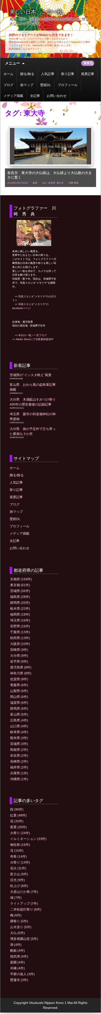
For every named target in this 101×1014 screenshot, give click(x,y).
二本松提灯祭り (25, 909)
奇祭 (18, 856)
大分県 (19, 655)
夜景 (18, 827)
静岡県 (20, 602)
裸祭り (19, 921)
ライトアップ (24, 903)
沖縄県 (19, 779)
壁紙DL (45, 85)
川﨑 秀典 (73, 183)
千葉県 (20, 632)
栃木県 (20, 608)
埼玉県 (20, 620)
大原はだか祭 (24, 892)
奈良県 (51, 183)
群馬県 (19, 708)
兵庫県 (19, 773)
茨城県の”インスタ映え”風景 (30, 375)
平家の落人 (22, 974)
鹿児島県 (20, 667)
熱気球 (19, 956)
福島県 (20, 597)
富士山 (19, 874)
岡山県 (19, 697)
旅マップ (26, 85)
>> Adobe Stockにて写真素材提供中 (33, 339)
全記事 (35, 96)
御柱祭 (20, 845)
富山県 (19, 714)
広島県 (19, 720)
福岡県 (20, 614)
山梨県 (19, 691)
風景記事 (87, 74)
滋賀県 (19, 702)
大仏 (44, 183)
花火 (18, 868)
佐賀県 (19, 679)
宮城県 (19, 744)
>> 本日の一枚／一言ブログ (29, 335)
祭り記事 (67, 74)
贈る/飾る (27, 74)
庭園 (17, 962)
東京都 (20, 585)
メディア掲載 (13, 96)
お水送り (20, 927)
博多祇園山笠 (24, 939)
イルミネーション (28, 839)
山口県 (19, 726)
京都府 (21, 579)
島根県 (19, 750)
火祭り (20, 833)
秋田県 (20, 638)
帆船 (17, 950)
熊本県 (19, 738)
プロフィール (68, 85)
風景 (35, 183)
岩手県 (19, 661)
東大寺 (60, 183)
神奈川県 (20, 673)
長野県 (20, 626)
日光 (17, 880)
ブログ (8, 85)
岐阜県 (19, 732)
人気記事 (47, 74)
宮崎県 (19, 650)
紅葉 (18, 815)
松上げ (19, 886)
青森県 (19, 685)
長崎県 (19, 761)
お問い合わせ (56, 96)
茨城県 (20, 591)
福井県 (19, 767)
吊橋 (17, 968)
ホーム (8, 74)
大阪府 (20, 644)
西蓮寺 (19, 980)
